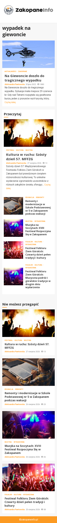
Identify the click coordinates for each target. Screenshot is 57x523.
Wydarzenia (40, 221)
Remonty (40, 197)
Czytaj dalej (10, 102)
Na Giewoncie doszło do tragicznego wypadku (28, 54)
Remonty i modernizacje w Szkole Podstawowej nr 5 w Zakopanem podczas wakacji (13, 206)
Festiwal (10, 150)
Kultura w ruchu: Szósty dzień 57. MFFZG (28, 133)
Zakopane (22, 71)
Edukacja (30, 197)
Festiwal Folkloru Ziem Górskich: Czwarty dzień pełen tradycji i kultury (13, 250)
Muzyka (29, 150)
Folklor (29, 242)
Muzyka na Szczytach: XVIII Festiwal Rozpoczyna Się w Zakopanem (13, 228)
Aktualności (11, 71)
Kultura (20, 150)
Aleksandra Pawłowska (15, 84)
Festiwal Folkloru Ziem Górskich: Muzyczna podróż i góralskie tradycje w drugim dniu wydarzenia (13, 276)
